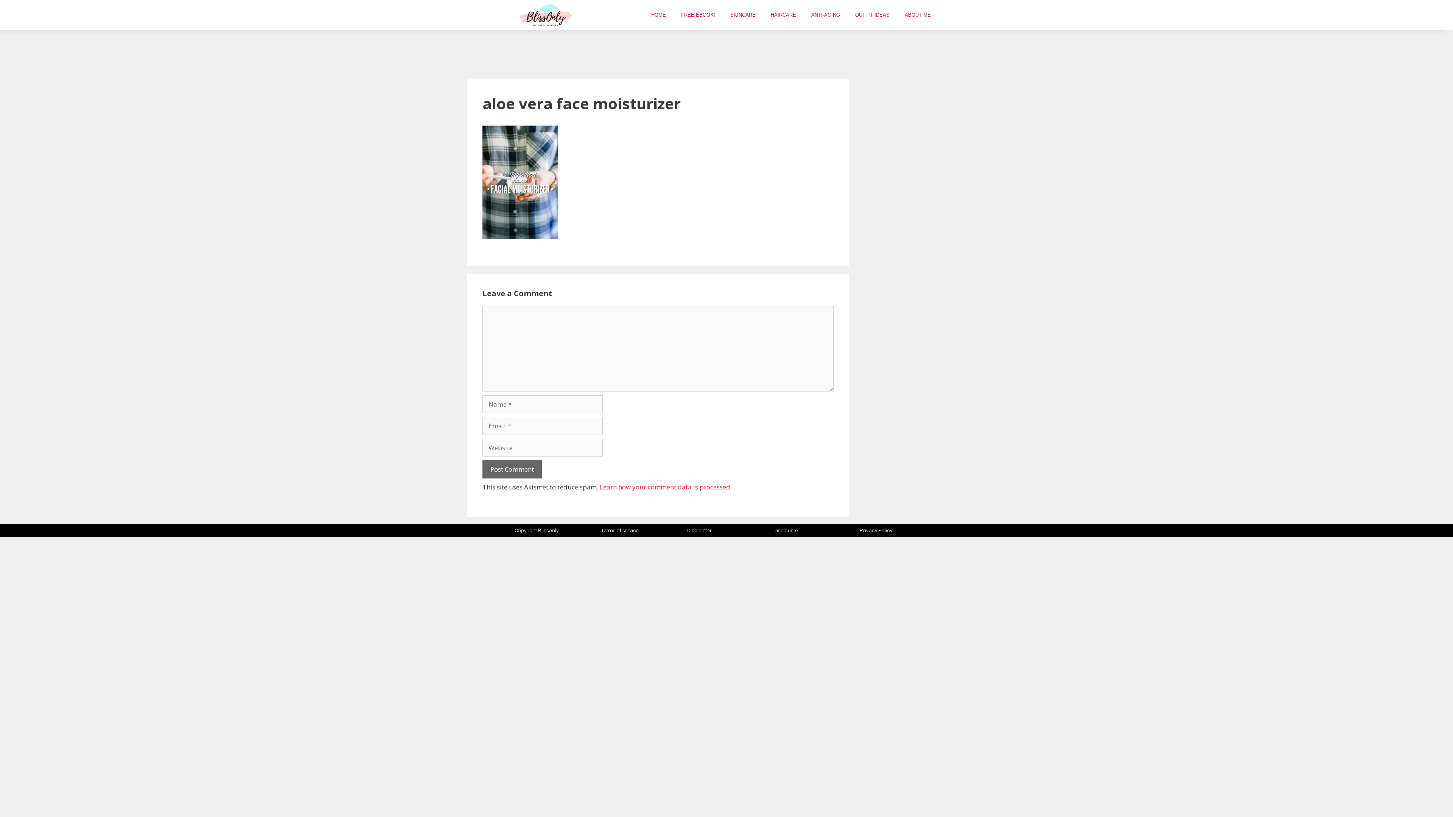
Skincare (743, 15)
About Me (918, 15)
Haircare (783, 15)
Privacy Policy (876, 530)
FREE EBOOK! (698, 15)
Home (658, 15)
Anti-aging (825, 15)
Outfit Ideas (872, 15)
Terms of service (619, 530)
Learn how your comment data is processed (665, 487)
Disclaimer (699, 530)
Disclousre (785, 530)
